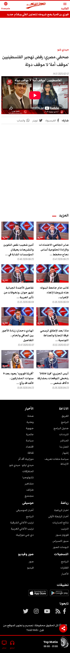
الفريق (65, 416)
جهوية (30, 428)
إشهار (65, 453)
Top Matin (50, 642)
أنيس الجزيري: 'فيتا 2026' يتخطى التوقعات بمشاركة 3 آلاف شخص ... (53, 378)
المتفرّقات (28, 471)
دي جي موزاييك (25, 535)
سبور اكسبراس (60, 541)
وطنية (30, 422)
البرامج (65, 422)
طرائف (30, 490)
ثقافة (31, 453)
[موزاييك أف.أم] (35, 6)
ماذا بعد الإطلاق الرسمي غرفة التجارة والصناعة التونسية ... (54, 335)
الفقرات (64, 568)
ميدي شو (63, 49)
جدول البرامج (61, 428)
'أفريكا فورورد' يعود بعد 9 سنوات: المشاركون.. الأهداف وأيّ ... (18, 378)
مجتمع (29, 496)
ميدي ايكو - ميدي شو (21, 465)
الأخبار (65, 574)
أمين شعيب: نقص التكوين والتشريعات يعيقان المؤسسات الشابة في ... (18, 249)
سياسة (30, 440)
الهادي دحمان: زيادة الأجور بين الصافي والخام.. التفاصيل (18, 335)
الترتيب (65, 529)
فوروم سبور (62, 535)
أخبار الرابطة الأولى (58, 516)
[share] (63, 628)
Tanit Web (32, 630)
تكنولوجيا (28, 477)
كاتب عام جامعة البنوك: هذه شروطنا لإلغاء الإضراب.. (54, 292)
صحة (30, 416)
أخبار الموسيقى (25, 510)
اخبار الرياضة (61, 510)
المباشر (64, 440)
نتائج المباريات (60, 522)
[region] (35, 31)
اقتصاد (30, 447)
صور (31, 561)
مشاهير (29, 483)
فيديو (30, 568)
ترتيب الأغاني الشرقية (22, 522)
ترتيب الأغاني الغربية (22, 529)
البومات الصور (61, 547)
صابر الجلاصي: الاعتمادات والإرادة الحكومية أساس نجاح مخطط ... (54, 249)
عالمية (30, 434)
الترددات (64, 434)
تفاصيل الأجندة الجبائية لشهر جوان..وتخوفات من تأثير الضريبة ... (19, 292)
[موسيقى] (64, 643)
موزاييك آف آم (26, 459)
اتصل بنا (64, 447)
